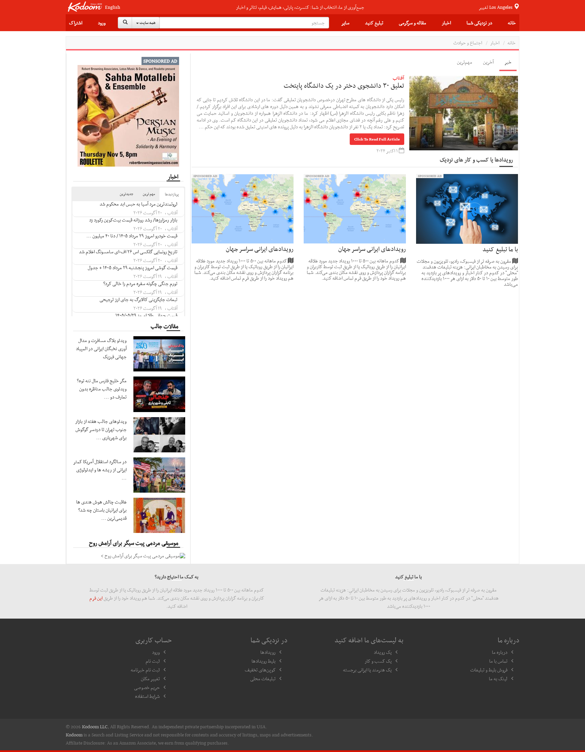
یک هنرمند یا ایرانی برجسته (367, 670)
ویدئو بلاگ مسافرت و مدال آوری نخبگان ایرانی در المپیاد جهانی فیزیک (101, 348)
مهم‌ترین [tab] (464, 62)
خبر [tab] (508, 62)
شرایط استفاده (147, 696)
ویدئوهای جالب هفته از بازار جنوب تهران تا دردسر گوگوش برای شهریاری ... (101, 429)
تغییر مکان (150, 678)
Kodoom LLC (95, 727)
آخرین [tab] (488, 62)
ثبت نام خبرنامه (145, 670)
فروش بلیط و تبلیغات (488, 670)
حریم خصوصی (147, 687)
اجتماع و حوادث (467, 43)
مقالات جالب (164, 326)
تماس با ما (498, 661)
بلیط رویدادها (264, 661)
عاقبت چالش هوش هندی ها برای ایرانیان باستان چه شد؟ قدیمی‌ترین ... (101, 510)
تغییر (496, 7)
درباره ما (499, 652)
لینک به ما (498, 678)
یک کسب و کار (378, 661)
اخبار (446, 23)
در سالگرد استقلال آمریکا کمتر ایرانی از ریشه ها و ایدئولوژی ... (100, 469)
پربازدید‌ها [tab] (172, 194)
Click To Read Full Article (377, 139)
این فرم (96, 598)
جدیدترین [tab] (126, 194)
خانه (512, 23)
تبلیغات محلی (263, 678)
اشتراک (75, 23)
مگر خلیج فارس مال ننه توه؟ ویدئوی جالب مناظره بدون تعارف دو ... (102, 389)
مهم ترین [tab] (149, 194)
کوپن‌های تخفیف (260, 670)
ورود (102, 23)
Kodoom (74, 735)
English (112, 7)
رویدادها (268, 652)
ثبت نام (153, 661)
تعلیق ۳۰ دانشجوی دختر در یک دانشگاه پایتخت (344, 85)
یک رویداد (383, 652)
